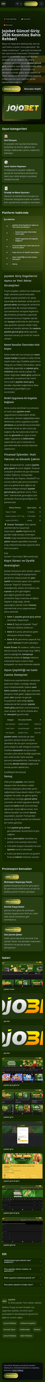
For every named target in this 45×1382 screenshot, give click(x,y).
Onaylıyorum (11, 1375)
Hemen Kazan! (31, 4)
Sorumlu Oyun (9, 1329)
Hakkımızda (25, 1329)
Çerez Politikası (10, 1323)
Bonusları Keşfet (32, 89)
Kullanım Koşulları (28, 1323)
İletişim (37, 1329)
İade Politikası (26, 1336)
